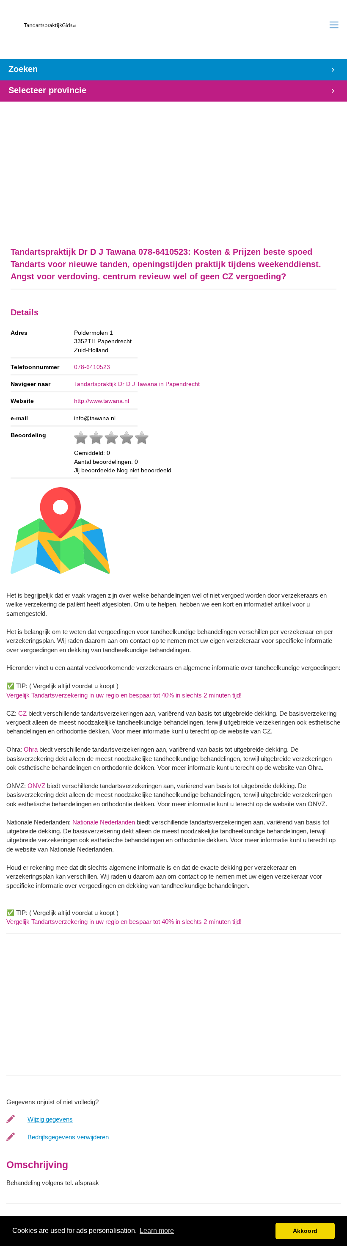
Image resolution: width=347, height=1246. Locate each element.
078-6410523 (92, 367)
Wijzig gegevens (50, 1119)
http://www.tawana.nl (101, 400)
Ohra (31, 749)
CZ (22, 713)
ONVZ (36, 785)
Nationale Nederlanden (103, 822)
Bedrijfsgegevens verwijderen (68, 1137)
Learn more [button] (157, 1230)
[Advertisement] (173, 169)
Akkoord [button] (305, 1230)
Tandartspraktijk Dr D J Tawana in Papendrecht (137, 383)
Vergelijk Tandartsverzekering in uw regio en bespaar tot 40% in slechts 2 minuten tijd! (124, 695)
